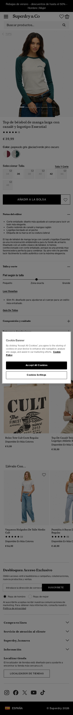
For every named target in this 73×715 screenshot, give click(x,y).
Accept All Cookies (36, 365)
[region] (36, 357)
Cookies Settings (36, 375)
